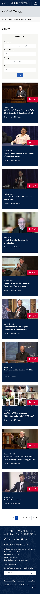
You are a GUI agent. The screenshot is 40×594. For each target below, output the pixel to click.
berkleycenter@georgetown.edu (18, 560)
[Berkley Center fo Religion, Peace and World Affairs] (20, 532)
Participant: (8, 58)
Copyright (21, 581)
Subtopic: (7, 66)
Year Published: (9, 50)
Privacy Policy (32, 581)
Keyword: (7, 42)
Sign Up (32, 573)
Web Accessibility (9, 581)
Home (4, 19)
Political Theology (19, 19)
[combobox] (20, 60)
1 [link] (16, 518)
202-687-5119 (13, 557)
